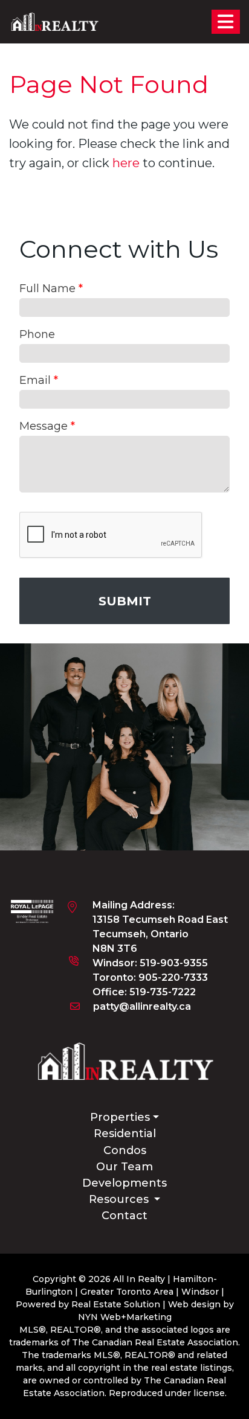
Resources (120, 1199)
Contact (124, 1215)
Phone (37, 334)
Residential (125, 1133)
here (126, 163)
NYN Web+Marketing (125, 1317)
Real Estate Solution (115, 1304)
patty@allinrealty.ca (142, 1006)
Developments (124, 1183)
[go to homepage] (54, 21)
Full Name (51, 288)
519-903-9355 (174, 963)
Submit (125, 601)
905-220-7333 (173, 977)
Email (38, 380)
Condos (124, 1150)
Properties (120, 1117)
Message (47, 426)
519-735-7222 (162, 992)
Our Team (124, 1166)
